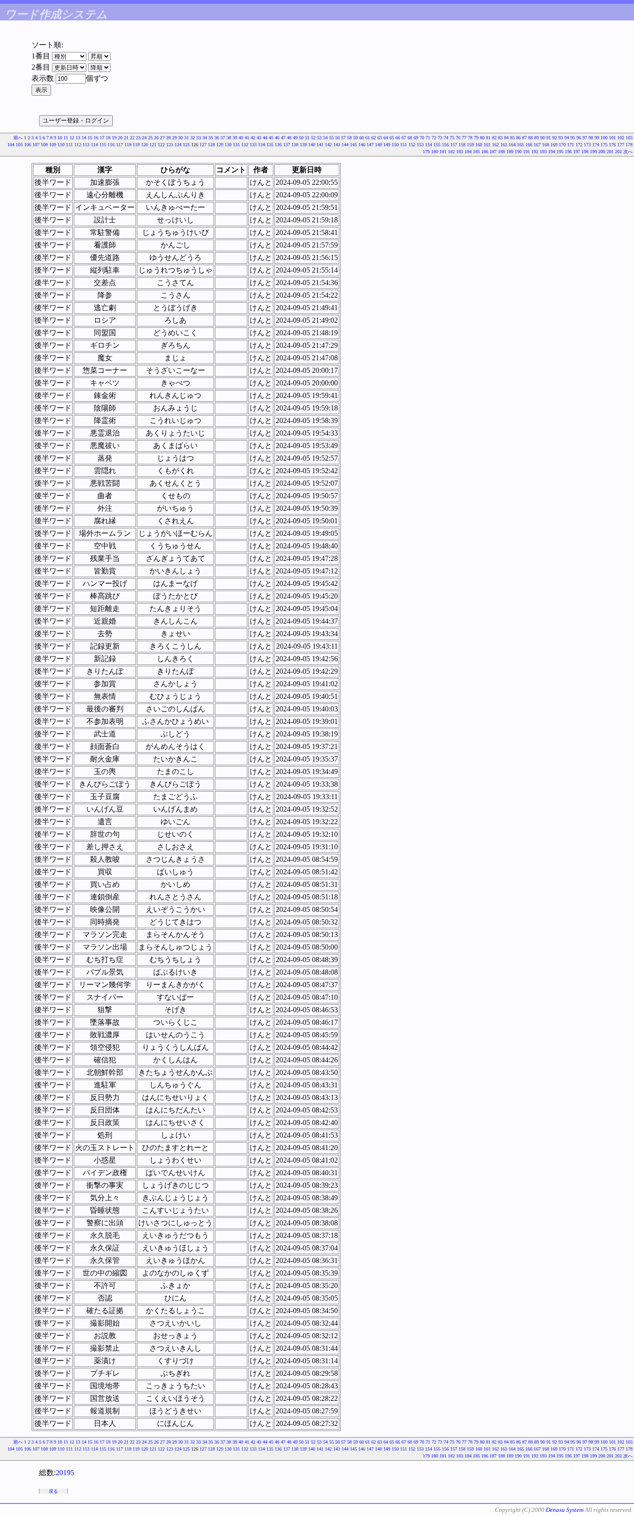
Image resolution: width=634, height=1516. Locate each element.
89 (536, 137)
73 (440, 137)
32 (192, 137)
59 (355, 137)
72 (434, 137)
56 (337, 137)
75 (452, 137)
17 (102, 137)
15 (90, 137)
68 (410, 137)
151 (403, 144)
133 (253, 144)
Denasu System (564, 1509)
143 (336, 144)
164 (512, 144)
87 (524, 137)
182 (451, 151)
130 (228, 144)
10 (60, 137)
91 (548, 137)
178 (629, 144)
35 (210, 137)
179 (426, 151)
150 (395, 144)
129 (219, 144)
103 (629, 137)
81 (488, 137)
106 (27, 144)
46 (277, 137)
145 (353, 144)
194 (551, 151)
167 (537, 144)
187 (493, 151)
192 (534, 151)
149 (386, 144)
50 (301, 137)
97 (584, 137)
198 (585, 151)
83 (500, 137)
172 (579, 144)
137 (286, 144)
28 (168, 137)
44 (265, 137)
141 (320, 144)
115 (102, 144)
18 (108, 137)
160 (478, 144)
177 (620, 144)
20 (120, 137)
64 (385, 137)
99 (597, 137)
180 (434, 151)
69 (416, 137)
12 (72, 137)
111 (69, 144)
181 (443, 151)
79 (476, 137)
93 (560, 137)
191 (526, 151)
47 (283, 137)
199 (593, 151)
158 (462, 144)
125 (186, 144)
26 (156, 137)
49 (295, 137)
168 (545, 144)
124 (178, 144)
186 (484, 151)
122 (161, 144)
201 (610, 151)
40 (241, 137)
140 (311, 144)
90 (542, 137)
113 (86, 144)
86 (518, 137)
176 (612, 144)
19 (114, 137)
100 (604, 137)
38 (228, 137)
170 (562, 144)
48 (289, 137)
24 (144, 137)
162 (495, 144)
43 (259, 137)
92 (554, 137)
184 (468, 151)
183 (459, 151)
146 (361, 144)
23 (138, 137)
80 (482, 137)
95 (572, 137)
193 (543, 151)
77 (464, 137)
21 (126, 137)
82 (494, 137)
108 (44, 144)
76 (458, 137)
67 (403, 137)
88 (530, 137)
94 (566, 137)
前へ (18, 137)
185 (476, 151)
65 (391, 137)
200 (601, 151)
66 (397, 137)
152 (411, 144)
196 (568, 151)
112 (77, 144)
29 (174, 137)
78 (470, 137)
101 (612, 137)
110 (61, 144)
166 (528, 144)
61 (367, 137)
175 (604, 144)
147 (370, 144)
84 (506, 137)
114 (94, 144)
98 (591, 137)
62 (373, 137)
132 (244, 144)
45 (271, 137)
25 (150, 137)
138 (294, 144)
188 (501, 151)
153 (420, 144)
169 (553, 144)
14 (84, 137)
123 (169, 144)
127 (203, 144)
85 (512, 137)
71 (428, 137)
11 (66, 137)
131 (236, 144)
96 (578, 137)
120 (144, 144)
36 (216, 137)
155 (436, 144)
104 (10, 144)
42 (253, 137)
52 (313, 137)
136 (278, 144)
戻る (53, 1491)
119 (136, 144)
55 (331, 137)
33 (198, 137)
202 (618, 151)
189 (509, 151)
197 (576, 151)
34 (204, 137)
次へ (628, 151)
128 (211, 144)
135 (269, 144)
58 (349, 137)
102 (620, 137)
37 (222, 137)
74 (446, 137)
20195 (65, 1473)
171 (570, 144)
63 (379, 137)
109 (52, 144)
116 (111, 144)
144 (345, 144)
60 (361, 137)
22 (132, 137)
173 (587, 144)
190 (518, 151)
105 (19, 144)
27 (162, 137)
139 (303, 144)
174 (595, 144)
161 (487, 144)
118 (127, 144)
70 (422, 137)
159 (470, 144)
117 (119, 144)
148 (378, 144)
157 (453, 144)
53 (319, 137)
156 (445, 144)
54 (325, 137)
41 (247, 137)
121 (152, 144)
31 (186, 137)
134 (261, 144)
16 (96, 137)
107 (35, 144)
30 (180, 137)
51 (307, 137)
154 (428, 144)
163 (503, 144)
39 (235, 137)
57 (343, 137)
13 (78, 137)
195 (559, 151)
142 (328, 144)
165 (520, 144)
